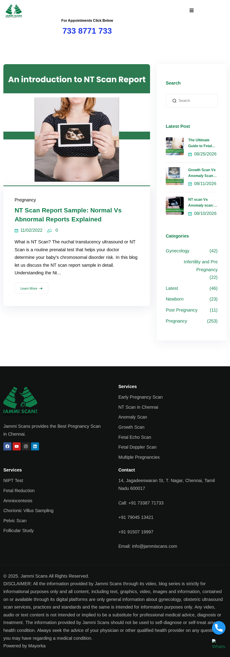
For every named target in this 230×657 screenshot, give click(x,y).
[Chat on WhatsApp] (219, 644)
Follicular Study (18, 530)
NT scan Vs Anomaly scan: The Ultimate (201, 203)
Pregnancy (25, 199)
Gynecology (177, 250)
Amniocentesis (17, 500)
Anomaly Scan (132, 417)
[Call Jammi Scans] (219, 627)
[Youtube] (17, 446)
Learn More (28, 288)
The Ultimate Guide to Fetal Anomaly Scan (200, 143)
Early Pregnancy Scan (140, 397)
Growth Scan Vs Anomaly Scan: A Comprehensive (202, 173)
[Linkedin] (35, 446)
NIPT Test (13, 480)
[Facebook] (7, 446)
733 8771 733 (87, 30)
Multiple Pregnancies (139, 457)
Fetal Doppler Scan (137, 447)
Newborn (175, 299)
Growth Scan (131, 427)
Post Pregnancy (181, 310)
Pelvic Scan (15, 520)
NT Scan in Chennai (138, 407)
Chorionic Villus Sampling (28, 510)
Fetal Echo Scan (134, 437)
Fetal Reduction (19, 490)
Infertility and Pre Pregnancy (201, 265)
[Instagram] (26, 446)
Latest (172, 288)
